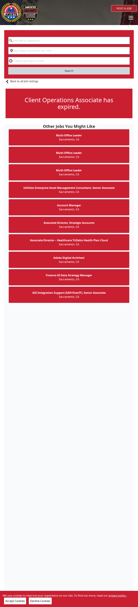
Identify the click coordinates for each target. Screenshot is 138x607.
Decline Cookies (40, 601)
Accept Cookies (15, 601)
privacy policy (117, 595)
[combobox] (69, 40)
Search (69, 71)
